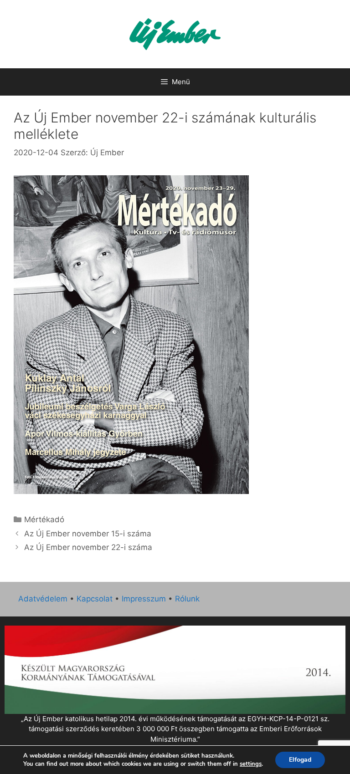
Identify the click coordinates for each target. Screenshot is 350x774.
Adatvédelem (42, 598)
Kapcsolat (95, 598)
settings (251, 764)
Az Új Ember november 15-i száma (87, 533)
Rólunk (187, 598)
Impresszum (144, 598)
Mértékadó (44, 519)
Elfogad (300, 759)
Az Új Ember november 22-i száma (88, 547)
